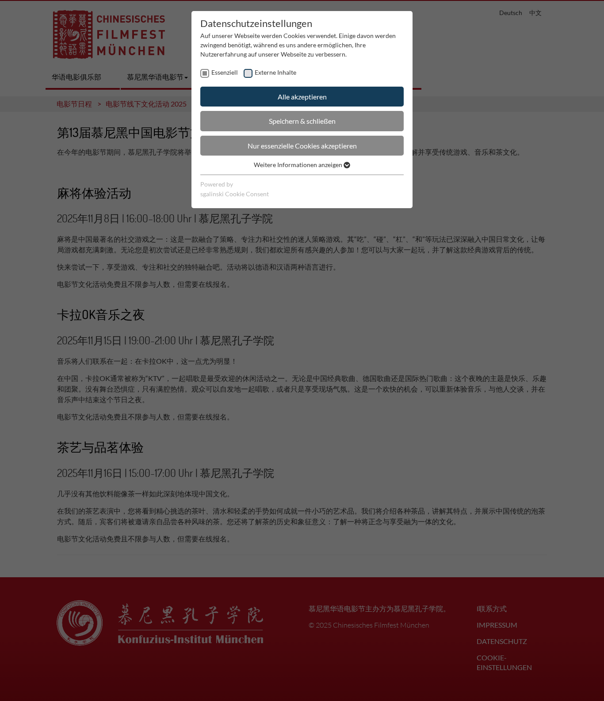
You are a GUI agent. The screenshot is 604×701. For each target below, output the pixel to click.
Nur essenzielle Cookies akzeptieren (302, 145)
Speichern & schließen (302, 121)
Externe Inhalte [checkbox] (275, 72)
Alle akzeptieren (302, 96)
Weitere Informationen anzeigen (299, 164)
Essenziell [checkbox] (224, 72)
